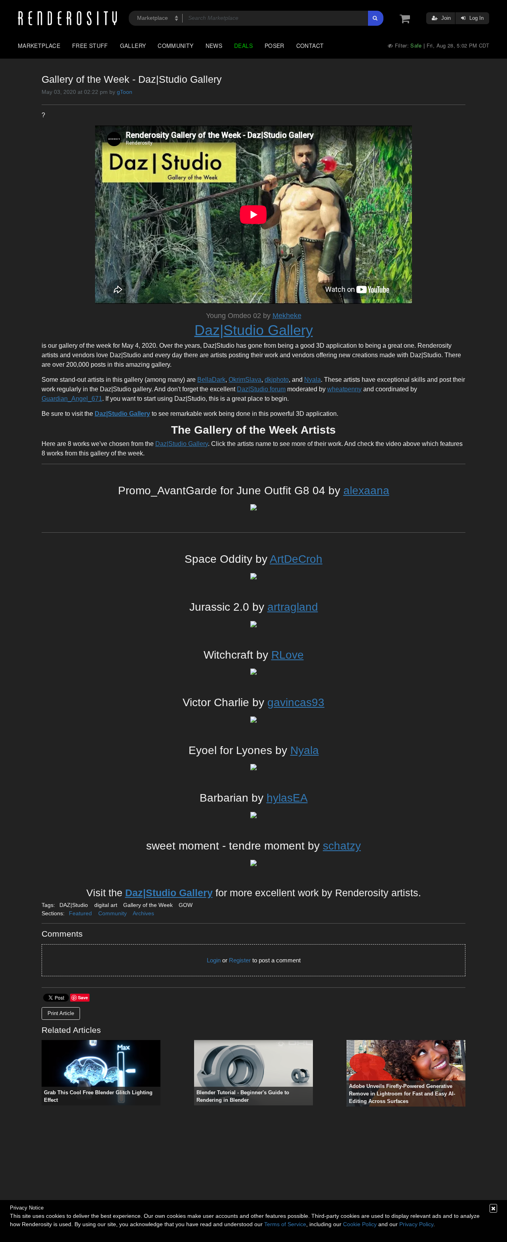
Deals (243, 46)
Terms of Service (285, 1224)
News (214, 46)
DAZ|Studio (73, 905)
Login (214, 960)
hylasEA (287, 798)
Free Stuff (90, 46)
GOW (186, 905)
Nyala (312, 379)
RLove (287, 655)
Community (175, 46)
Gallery (133, 46)
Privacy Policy (416, 1224)
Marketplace (39, 46)
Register (240, 960)
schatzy (342, 846)
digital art (105, 905)
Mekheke (287, 316)
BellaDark (211, 379)
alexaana (366, 490)
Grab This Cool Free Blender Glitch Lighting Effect (98, 1096)
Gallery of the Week (148, 905)
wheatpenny (344, 389)
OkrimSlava (245, 379)
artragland (292, 607)
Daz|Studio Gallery (253, 330)
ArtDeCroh (296, 559)
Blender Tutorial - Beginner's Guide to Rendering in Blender (242, 1096)
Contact (310, 46)
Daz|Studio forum (261, 389)
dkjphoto (277, 379)
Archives (143, 913)
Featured (80, 913)
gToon (124, 92)
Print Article (61, 1013)
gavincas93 (295, 702)
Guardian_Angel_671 (72, 398)
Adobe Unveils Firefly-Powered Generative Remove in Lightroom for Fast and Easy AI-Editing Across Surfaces (402, 1094)
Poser (274, 46)
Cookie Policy (360, 1224)
